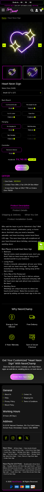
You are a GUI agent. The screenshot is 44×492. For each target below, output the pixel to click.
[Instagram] (13, 438)
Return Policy (9, 405)
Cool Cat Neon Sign (9, 474)
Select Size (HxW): (9, 88)
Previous (4, 45)
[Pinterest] (20, 438)
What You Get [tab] (31, 215)
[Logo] (12, 10)
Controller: (6, 145)
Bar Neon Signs (12, 454)
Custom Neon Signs (10, 452)
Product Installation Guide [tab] (20, 219)
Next (40, 45)
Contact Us (28, 394)
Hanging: (5, 122)
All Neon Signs (18, 448)
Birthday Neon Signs (24, 452)
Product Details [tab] (20, 210)
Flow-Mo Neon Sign (18, 450)
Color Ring (7, 450)
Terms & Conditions (31, 401)
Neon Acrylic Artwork (30, 448)
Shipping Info (28, 398)
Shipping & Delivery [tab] (11, 215)
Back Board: (6, 100)
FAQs (7, 398)
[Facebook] (6, 438)
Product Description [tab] (20, 205)
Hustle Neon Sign (16, 472)
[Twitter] (27, 438)
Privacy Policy (10, 401)
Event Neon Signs (24, 454)
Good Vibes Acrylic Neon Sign (31, 472)
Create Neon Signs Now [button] (22, 377)
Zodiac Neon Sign (9, 458)
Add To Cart (22, 167)
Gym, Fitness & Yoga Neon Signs (28, 456)
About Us (8, 394)
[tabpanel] (22, 262)
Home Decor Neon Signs (32, 450)
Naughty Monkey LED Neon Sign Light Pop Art (21, 466)
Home (4, 18)
